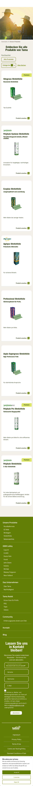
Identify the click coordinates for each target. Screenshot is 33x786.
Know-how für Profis (11, 600)
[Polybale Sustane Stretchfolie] (16, 149)
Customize (16, 777)
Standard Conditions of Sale (16, 753)
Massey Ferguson (10, 572)
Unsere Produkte (10, 522)
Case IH (6, 550)
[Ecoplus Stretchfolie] (16, 204)
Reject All (16, 782)
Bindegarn (7, 533)
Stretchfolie (8, 536)
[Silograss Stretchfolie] (16, 94)
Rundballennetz (9, 526)
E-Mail (9, 686)
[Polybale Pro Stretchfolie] (16, 424)
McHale (6, 569)
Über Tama (7, 586)
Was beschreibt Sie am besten (14, 664)
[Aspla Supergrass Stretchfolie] (16, 369)
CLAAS (6, 553)
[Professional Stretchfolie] (16, 314)
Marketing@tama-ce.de (16, 705)
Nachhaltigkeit (9, 589)
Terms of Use (16, 744)
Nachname (10, 679)
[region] (16, 771)
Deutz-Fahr (7, 556)
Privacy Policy (16, 739)
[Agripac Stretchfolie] (16, 259)
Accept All (16, 772)
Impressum (16, 735)
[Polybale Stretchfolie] (16, 479)
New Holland (8, 575)
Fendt (6, 559)
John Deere (7, 562)
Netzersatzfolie (9, 539)
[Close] (31, 758)
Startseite (4, 42)
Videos (6, 610)
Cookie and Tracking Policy (16, 749)
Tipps (5, 607)
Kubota (6, 566)
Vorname (10, 672)
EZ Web (6, 529)
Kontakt (6, 628)
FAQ (5, 603)
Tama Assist (8, 596)
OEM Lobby (8, 546)
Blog (5, 635)
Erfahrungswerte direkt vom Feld (15, 621)
